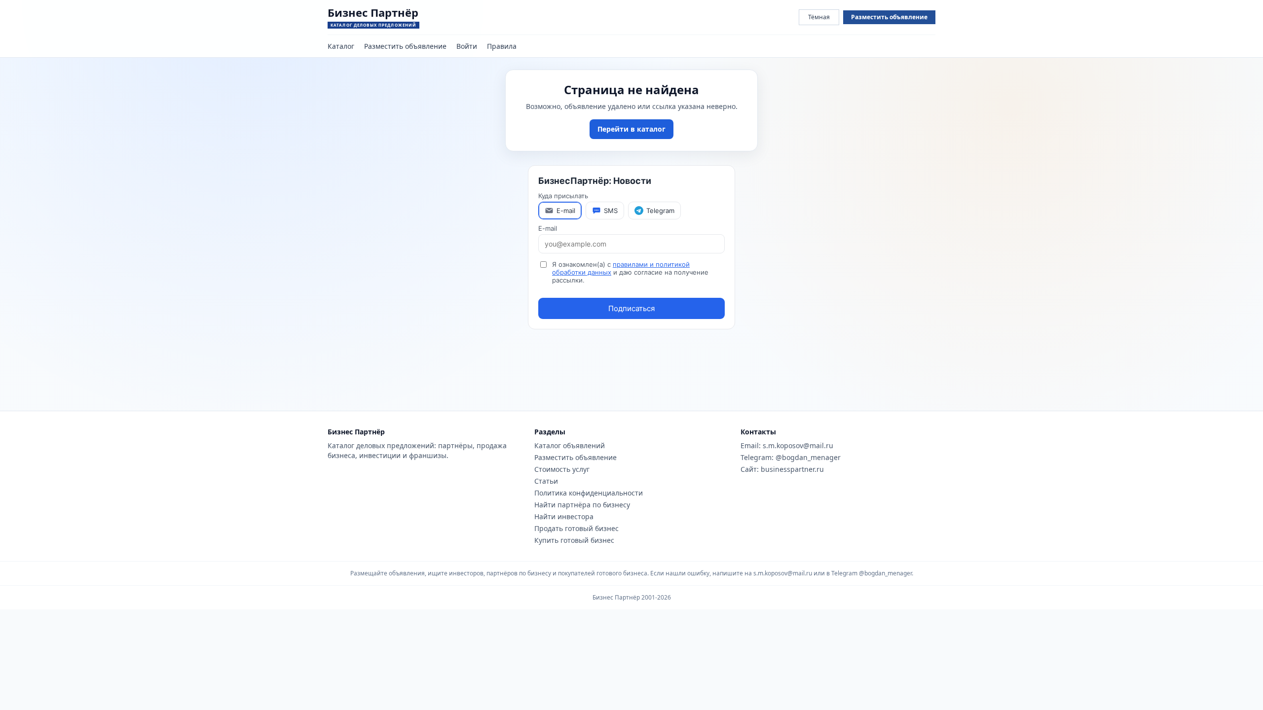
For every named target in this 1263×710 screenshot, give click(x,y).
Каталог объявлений (569, 445)
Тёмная (819, 17)
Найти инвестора (564, 516)
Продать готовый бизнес (576, 528)
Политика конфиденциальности (588, 492)
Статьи (546, 481)
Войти (466, 46)
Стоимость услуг (562, 469)
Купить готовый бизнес (574, 540)
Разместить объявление (889, 17)
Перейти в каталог (631, 129)
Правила (502, 46)
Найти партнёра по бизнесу (582, 504)
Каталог (341, 46)
